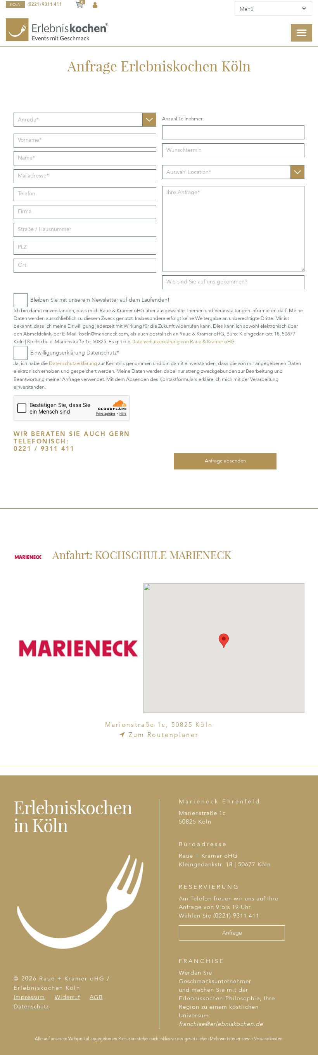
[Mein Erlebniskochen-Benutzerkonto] (95, 5)
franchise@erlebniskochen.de (221, 1024)
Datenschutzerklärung (73, 363)
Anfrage (232, 933)
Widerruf (67, 998)
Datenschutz (31, 1007)
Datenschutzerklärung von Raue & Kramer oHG (183, 341)
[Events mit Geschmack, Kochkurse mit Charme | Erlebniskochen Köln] (57, 29)
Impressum (29, 998)
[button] (224, 640)
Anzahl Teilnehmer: (183, 119)
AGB (96, 998)
